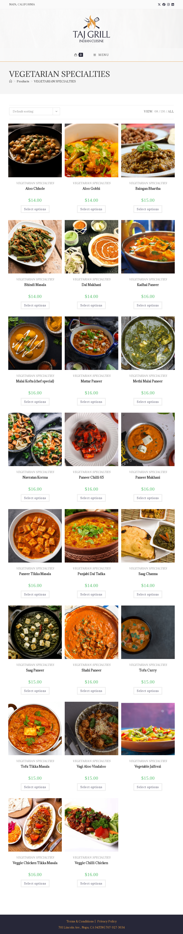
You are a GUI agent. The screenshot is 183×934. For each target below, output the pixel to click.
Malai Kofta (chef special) (35, 381)
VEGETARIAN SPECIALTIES (55, 81)
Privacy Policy (107, 921)
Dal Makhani (91, 285)
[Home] (10, 81)
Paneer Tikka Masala (35, 574)
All (171, 111)
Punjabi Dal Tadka (91, 574)
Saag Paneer (35, 670)
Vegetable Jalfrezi (148, 766)
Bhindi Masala (35, 285)
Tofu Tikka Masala (35, 766)
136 (163, 111)
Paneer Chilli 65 (91, 477)
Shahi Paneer (91, 670)
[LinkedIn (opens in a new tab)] (172, 4)
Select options (35, 209)
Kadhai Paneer (148, 285)
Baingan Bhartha (147, 188)
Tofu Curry (148, 670)
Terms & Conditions (80, 921)
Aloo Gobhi (91, 188)
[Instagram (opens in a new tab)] (168, 4)
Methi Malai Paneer (148, 381)
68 (156, 111)
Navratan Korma (35, 477)
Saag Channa (148, 574)
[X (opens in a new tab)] (159, 4)
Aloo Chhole (35, 188)
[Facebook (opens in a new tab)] (164, 4)
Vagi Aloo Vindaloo (91, 766)
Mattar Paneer (91, 381)
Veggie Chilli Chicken (91, 863)
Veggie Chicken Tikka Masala (35, 863)
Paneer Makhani (147, 477)
